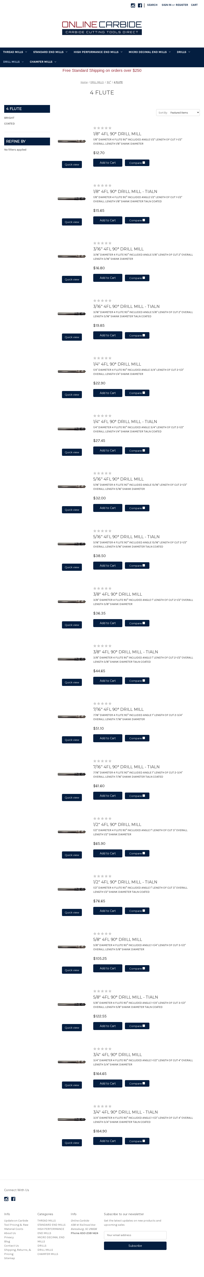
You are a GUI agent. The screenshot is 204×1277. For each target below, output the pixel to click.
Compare (135, 162)
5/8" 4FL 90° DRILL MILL (117, 939)
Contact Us (11, 1245)
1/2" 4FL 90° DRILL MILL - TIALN (125, 882)
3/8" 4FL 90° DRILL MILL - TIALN (125, 652)
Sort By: (163, 112)
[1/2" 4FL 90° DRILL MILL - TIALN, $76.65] (72, 889)
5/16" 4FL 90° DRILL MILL (118, 479)
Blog (7, 1241)
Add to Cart (108, 162)
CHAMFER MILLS (41, 61)
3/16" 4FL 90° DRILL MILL (118, 249)
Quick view (72, 164)
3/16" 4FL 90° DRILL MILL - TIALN (126, 306)
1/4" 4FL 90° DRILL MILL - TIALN (125, 421)
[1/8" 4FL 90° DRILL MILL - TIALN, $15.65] (72, 199)
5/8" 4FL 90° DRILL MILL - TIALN (125, 997)
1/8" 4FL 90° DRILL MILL (117, 133)
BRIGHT (9, 118)
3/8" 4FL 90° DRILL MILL (117, 594)
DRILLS (181, 52)
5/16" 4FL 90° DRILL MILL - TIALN (126, 536)
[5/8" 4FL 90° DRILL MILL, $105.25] (72, 947)
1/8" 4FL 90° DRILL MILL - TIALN (125, 191)
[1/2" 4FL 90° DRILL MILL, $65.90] (72, 832)
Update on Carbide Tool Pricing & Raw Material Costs (16, 1225)
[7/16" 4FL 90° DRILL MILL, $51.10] (72, 716)
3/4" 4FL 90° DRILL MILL (117, 1054)
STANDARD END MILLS (48, 52)
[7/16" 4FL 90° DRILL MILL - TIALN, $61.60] (72, 774)
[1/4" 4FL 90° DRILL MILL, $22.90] (72, 371)
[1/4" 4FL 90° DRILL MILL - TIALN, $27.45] (72, 429)
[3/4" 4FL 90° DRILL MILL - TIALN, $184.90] (72, 1119)
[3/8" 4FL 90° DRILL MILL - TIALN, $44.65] (72, 659)
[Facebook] (140, 5)
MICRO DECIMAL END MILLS (148, 52)
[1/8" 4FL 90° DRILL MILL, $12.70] (72, 141)
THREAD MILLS (13, 52)
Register (182, 5)
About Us (10, 1233)
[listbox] (184, 112)
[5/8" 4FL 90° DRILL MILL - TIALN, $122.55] (72, 1004)
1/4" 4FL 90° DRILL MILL (117, 364)
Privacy (9, 1237)
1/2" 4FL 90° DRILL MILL (117, 824)
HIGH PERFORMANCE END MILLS (96, 52)
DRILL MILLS (11, 61)
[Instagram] (133, 5)
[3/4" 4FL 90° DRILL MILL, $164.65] (72, 1062)
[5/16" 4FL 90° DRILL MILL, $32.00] (72, 486)
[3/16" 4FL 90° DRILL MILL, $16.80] (72, 256)
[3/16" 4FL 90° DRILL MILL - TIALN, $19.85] (72, 314)
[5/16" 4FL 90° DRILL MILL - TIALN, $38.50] (72, 544)
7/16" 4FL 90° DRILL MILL (118, 709)
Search (152, 5)
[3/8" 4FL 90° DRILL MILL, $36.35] (72, 601)
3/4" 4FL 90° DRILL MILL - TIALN (125, 1112)
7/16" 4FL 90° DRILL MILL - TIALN (126, 766)
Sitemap (9, 1258)
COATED (9, 123)
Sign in (166, 5)
